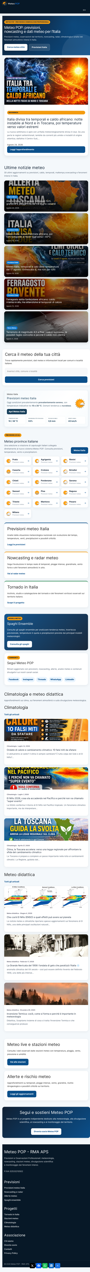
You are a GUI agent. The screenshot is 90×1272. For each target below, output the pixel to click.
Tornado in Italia (11, 1214)
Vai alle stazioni (18, 1062)
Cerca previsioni (46, 379)
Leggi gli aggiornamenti (22, 1094)
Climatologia (10, 1222)
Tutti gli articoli (11, 714)
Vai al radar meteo (16, 573)
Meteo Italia (79, 450)
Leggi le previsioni (16, 544)
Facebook (14, 679)
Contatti (8, 1249)
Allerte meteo (10, 1196)
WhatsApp (55, 679)
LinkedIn (70, 679)
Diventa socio (10, 1245)
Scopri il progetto (15, 602)
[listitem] (17, 460)
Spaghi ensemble (12, 1200)
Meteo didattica (11, 1226)
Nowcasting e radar (13, 1192)
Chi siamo (8, 1241)
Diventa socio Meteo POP (46, 1131)
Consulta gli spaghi (19, 644)
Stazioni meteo (11, 1218)
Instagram (28, 679)
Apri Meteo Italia (17, 411)
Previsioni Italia (39, 47)
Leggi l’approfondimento (22, 149)
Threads (42, 679)
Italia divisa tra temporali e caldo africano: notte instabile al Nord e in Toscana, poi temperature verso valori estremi (45, 123)
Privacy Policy (11, 1253)
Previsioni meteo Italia (14, 1188)
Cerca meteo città (16, 47)
